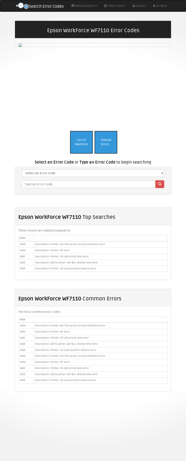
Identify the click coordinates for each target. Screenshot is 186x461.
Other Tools (115, 6)
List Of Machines (81, 142)
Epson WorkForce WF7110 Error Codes (93, 30)
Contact (141, 6)
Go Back (161, 6)
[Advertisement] (93, 88)
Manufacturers (85, 6)
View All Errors (105, 142)
